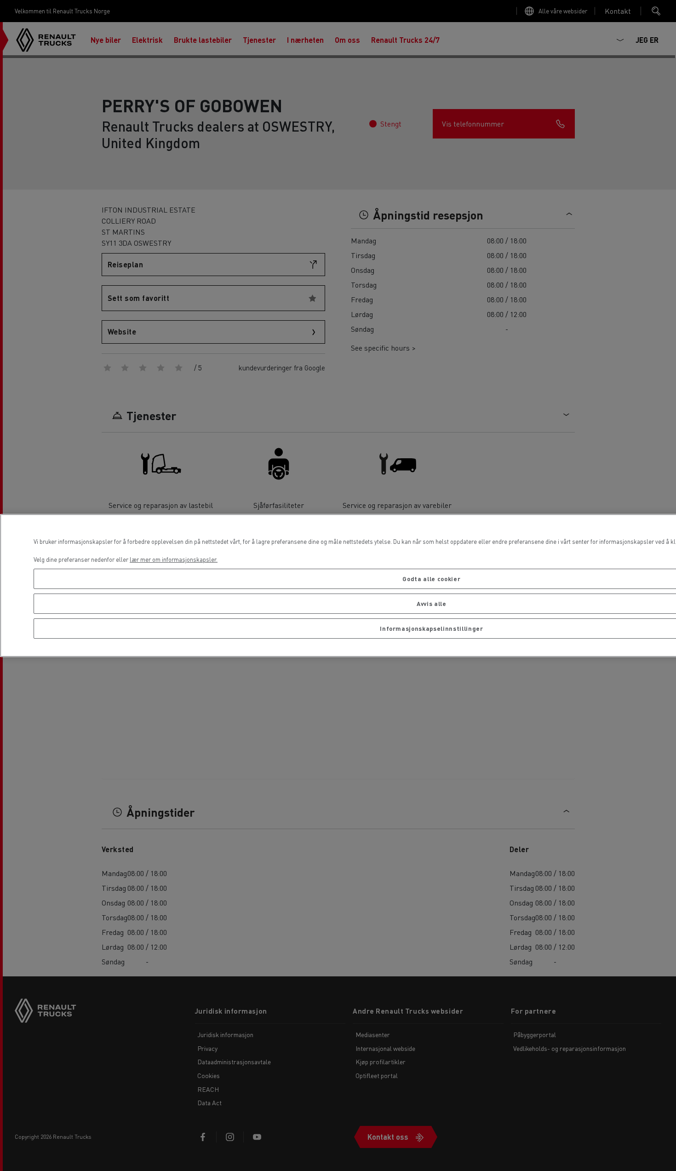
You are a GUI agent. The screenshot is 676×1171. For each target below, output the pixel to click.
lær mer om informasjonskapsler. (174, 559)
